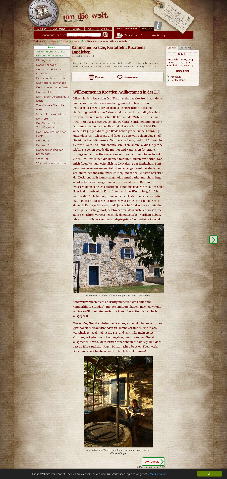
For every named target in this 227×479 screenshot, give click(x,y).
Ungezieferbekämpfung (51, 114)
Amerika (41, 28)
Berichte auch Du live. (145, 35)
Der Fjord (42, 118)
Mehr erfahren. (159, 474)
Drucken (99, 77)
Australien (59, 28)
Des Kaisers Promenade (51, 82)
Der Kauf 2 (43, 145)
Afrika (105, 28)
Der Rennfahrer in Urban (51, 78)
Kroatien (76, 41)
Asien (91, 28)
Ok (209, 473)
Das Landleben (45, 92)
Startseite (52, 41)
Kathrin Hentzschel (85, 56)
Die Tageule (43, 60)
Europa (77, 28)
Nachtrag (42, 158)
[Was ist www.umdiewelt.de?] (157, 25)
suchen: (53, 35)
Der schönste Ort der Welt (52, 87)
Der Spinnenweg (46, 64)
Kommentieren (131, 77)
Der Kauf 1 (42, 140)
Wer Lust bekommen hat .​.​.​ (52, 163)
